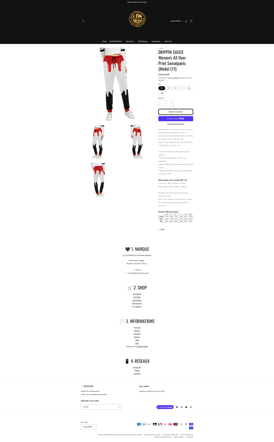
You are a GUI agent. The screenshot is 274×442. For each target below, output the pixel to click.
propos (138, 327)
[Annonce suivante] (192, 2)
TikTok (137, 370)
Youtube (137, 374)
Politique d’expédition (187, 435)
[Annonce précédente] (81, 2)
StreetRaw (137, 294)
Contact (137, 331)
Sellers (138, 307)
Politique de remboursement (152, 435)
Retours (137, 337)
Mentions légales (179, 437)
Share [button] (163, 229)
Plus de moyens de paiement (175, 124)
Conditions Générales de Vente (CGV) (152, 391)
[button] (83, 21)
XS (162, 88)
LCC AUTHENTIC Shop (109, 435)
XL (189, 88)
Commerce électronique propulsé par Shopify (129, 435)
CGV (137, 343)
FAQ (137, 340)
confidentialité (142, 346)
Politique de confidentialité (170, 435)
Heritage (137, 297)
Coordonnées (189, 437)
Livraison (137, 334)
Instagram (137, 367)
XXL (162, 93)
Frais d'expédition (173, 78)
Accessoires (137, 300)
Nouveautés (137, 303)
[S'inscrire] (118, 406)
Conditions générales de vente (163, 437)
